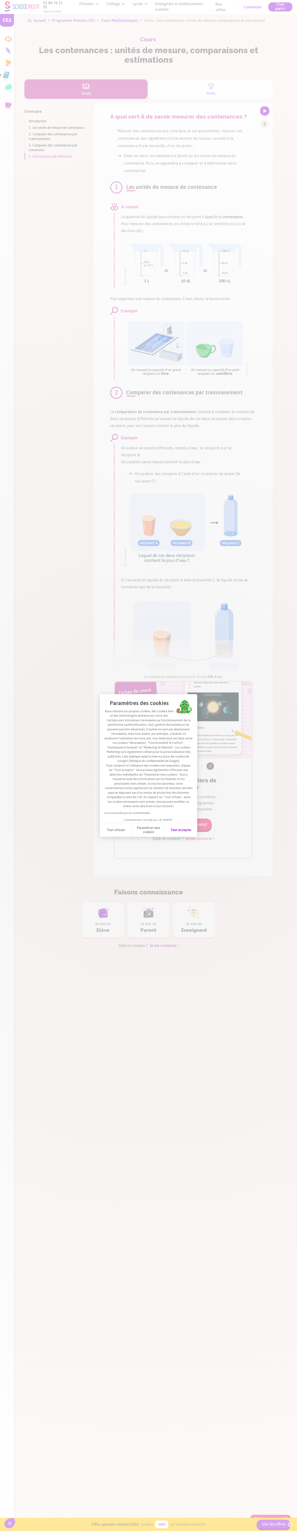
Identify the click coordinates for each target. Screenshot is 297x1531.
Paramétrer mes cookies (148, 830)
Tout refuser (116, 830)
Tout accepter (181, 830)
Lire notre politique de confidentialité (127, 813)
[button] (9, 1523)
